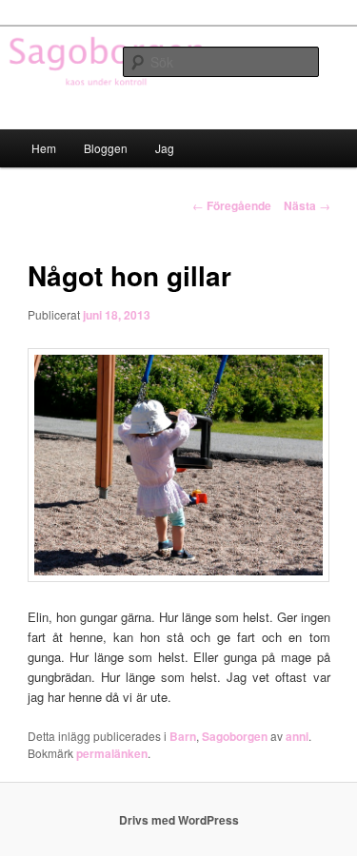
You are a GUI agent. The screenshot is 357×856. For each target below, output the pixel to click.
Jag (164, 148)
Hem (43, 148)
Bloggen (106, 148)
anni (297, 736)
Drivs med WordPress (179, 819)
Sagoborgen (235, 736)
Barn (182, 736)
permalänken (112, 753)
